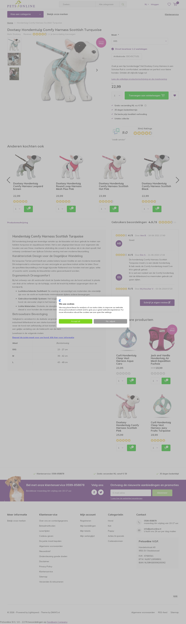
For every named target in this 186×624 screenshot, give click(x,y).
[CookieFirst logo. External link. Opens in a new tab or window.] (60, 300)
